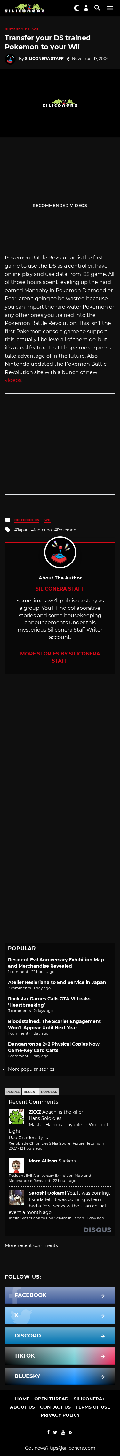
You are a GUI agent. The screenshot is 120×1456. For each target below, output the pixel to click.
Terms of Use (93, 1407)
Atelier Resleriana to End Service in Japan (57, 982)
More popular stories (31, 1069)
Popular (49, 1092)
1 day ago (95, 1218)
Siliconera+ (89, 1399)
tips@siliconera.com (72, 1448)
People (13, 1092)
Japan (22, 529)
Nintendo (43, 529)
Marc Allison (43, 1161)
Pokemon (66, 529)
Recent (30, 1092)
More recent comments (31, 1245)
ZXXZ (35, 1112)
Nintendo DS (17, 29)
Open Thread (51, 1399)
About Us (22, 1407)
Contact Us (55, 1407)
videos (13, 380)
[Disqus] (60, 754)
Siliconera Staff (44, 58)
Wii (35, 29)
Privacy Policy (60, 1415)
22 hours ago (64, 1180)
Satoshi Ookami (47, 1193)
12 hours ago (31, 1148)
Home (22, 1399)
